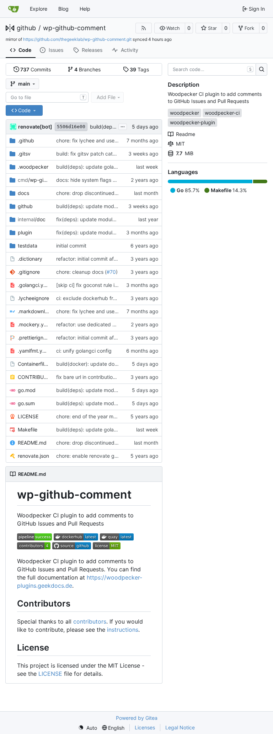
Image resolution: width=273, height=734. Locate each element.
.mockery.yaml (33, 324)
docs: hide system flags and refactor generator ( (112, 180)
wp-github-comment (74, 28)
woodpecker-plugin (192, 122)
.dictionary (30, 259)
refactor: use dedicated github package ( (104, 324)
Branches (87, 69)
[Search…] (261, 69)
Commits (35, 69)
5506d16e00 (71, 126)
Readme (185, 134)
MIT (180, 144)
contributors (89, 621)
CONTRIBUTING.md (33, 377)
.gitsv (24, 154)
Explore (38, 9)
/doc (32, 219)
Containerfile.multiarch (33, 364)
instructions (122, 629)
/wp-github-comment (33, 180)
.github (26, 140)
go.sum (26, 403)
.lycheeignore (33, 298)
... (123, 126)
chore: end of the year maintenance (97, 416)
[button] (169, 28)
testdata (27, 246)
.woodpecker (33, 167)
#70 (111, 272)
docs (23, 193)
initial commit (71, 246)
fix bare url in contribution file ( (91, 377)
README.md (32, 443)
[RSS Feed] (143, 28)
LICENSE (28, 416)
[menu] (87, 728)
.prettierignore (33, 338)
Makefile (27, 429)
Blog (63, 9)
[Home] (13, 8)
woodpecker (184, 113)
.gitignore (29, 272)
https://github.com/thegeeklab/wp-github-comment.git (77, 39)
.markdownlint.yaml (33, 311)
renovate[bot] (35, 127)
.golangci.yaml (33, 285)
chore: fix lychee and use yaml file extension (107, 140)
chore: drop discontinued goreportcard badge (110, 193)
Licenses (145, 727)
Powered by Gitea (136, 718)
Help (85, 9)
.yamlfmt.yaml (33, 351)
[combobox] (47, 97)
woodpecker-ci (222, 113)
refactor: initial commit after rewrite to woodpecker (115, 259)
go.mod (27, 390)
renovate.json (33, 456)
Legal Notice (180, 727)
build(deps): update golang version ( (98, 167)
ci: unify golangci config (84, 351)
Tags (139, 69)
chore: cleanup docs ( (81, 272)
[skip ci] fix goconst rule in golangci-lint (102, 285)
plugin (25, 232)
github (26, 28)
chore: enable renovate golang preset (100, 456)
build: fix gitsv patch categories (93, 154)
